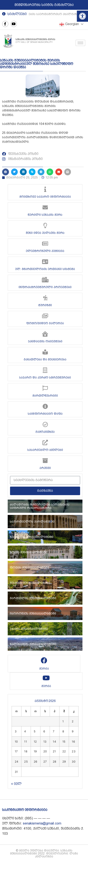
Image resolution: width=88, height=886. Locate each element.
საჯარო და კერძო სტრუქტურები (45, 377)
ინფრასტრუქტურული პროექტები (45, 287)
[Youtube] (14, 24)
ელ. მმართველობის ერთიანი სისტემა (45, 269)
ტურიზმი (45, 305)
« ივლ (16, 784)
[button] (82, 16)
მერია (44, 668)
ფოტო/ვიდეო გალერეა (45, 323)
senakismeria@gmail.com (42, 823)
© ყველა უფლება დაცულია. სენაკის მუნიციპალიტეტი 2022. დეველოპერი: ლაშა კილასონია (44, 853)
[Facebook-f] (5, 24)
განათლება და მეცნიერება (45, 359)
